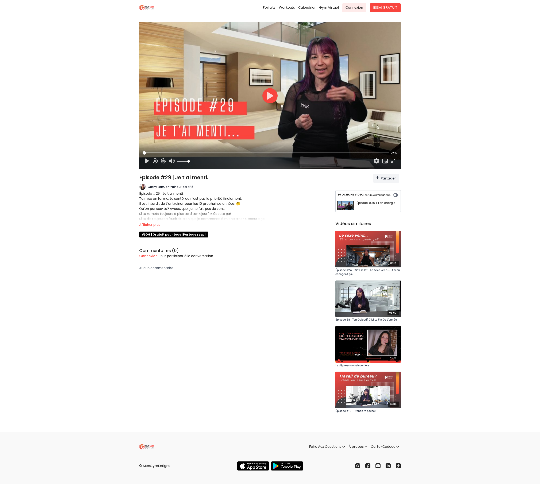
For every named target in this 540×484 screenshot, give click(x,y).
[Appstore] (253, 466)
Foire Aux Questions (325, 446)
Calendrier (307, 7)
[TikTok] (398, 465)
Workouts (287, 7)
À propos (356, 446)
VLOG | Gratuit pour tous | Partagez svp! (174, 234)
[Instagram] (357, 465)
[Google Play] (287, 466)
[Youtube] (378, 465)
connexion (148, 255)
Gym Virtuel (329, 7)
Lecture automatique (376, 195)
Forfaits (269, 7)
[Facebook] (367, 465)
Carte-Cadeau (383, 446)
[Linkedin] (388, 465)
